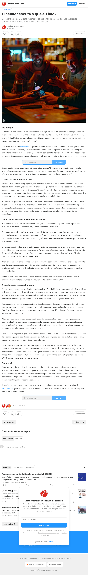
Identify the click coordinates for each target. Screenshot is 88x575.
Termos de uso (57, 530)
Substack (34, 570)
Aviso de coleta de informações (48, 533)
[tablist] (12, 438)
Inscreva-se (72, 4)
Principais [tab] (7, 468)
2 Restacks (22, 406)
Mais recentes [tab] (18, 468)
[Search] (84, 467)
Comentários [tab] (8, 439)
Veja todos (8, 524)
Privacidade (46, 558)
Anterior (10, 422)
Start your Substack (36, 564)
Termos (55, 558)
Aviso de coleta (65, 558)
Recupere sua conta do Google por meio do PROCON (27, 474)
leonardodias (25, 146)
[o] (82, 510)
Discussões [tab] (30, 468)
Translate (7, 9)
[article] (44, 479)
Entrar (82, 4)
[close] (66, 490)
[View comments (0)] (12, 33)
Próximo (77, 422)
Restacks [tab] (18, 439)
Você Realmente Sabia (15, 26)
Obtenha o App (55, 564)
